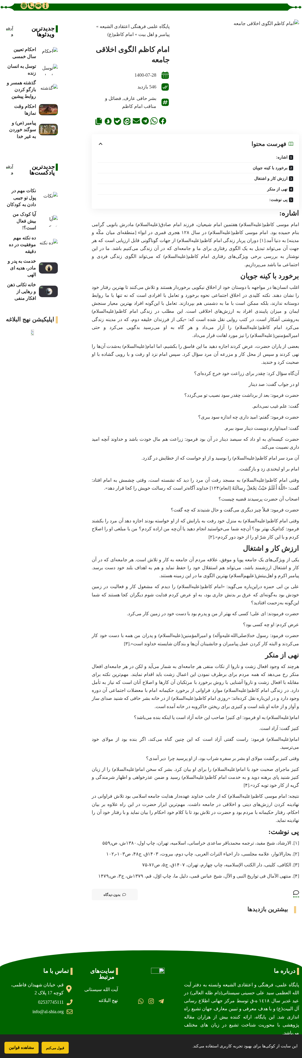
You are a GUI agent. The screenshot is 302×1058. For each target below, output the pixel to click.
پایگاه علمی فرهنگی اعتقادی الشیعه (135, 26)
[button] (162, 121)
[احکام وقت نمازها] (48, 110)
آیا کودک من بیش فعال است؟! (24, 221)
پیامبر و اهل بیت (154, 34)
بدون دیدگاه (112, 895)
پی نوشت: (278, 200)
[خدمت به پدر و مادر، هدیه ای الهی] (48, 268)
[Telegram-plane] (161, 1001)
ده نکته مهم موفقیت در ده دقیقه (22, 244)
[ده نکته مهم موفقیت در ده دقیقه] (48, 244)
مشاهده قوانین (21, 1047)
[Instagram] (151, 1001)
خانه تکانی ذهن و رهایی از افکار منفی (21, 291)
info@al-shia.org (48, 1011)
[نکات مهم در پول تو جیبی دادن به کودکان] (48, 197)
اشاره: (282, 157)
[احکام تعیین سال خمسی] (48, 53)
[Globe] (24, 5)
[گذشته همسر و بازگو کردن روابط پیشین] (48, 90)
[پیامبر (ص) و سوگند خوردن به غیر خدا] (48, 129)
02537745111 (51, 1002)
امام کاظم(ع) (120, 34)
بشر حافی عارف (140, 98)
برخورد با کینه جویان (270, 168)
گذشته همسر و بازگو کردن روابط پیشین (21, 89)
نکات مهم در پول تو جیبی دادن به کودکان (21, 197)
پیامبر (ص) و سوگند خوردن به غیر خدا (22, 129)
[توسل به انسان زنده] (48, 69)
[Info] (45, 5)
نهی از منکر (277, 189)
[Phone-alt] (31, 5)
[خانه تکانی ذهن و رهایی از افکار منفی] (48, 291)
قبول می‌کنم (55, 1048)
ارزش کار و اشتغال (271, 178)
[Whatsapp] (141, 1001)
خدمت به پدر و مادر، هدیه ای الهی (22, 268)
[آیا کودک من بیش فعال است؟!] (48, 221)
